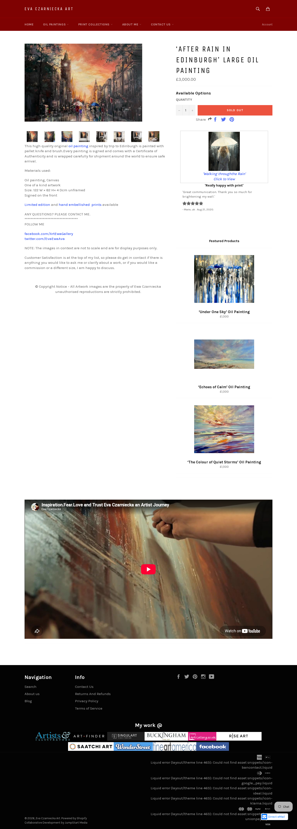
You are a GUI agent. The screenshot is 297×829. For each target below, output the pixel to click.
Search (31, 686)
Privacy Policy (86, 701)
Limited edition (37, 204)
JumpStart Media (76, 822)
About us (32, 694)
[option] (224, 170)
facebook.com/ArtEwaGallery (49, 233)
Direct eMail (276, 817)
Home (29, 24)
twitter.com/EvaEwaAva (45, 238)
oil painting (78, 146)
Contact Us (161, 24)
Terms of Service (88, 708)
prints (97, 204)
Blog (28, 701)
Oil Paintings (55, 24)
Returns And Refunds (93, 694)
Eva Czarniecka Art (49, 8)
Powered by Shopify (74, 818)
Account (267, 24)
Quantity (184, 100)
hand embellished (74, 204)
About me (130, 24)
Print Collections (94, 24)
